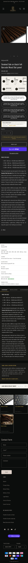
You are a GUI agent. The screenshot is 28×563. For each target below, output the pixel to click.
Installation (13, 289)
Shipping (8, 73)
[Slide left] (10, 56)
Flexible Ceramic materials (9, 518)
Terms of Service (7, 500)
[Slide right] (17, 56)
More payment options (14, 153)
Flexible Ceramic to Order (9, 514)
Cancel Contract (6, 504)
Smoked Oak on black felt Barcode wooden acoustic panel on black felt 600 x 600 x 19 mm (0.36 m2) (13, 98)
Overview (4, 289)
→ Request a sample (12, 125)
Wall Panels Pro (16, 561)
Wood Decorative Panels (8, 522)
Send (6, 472)
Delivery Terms (6, 493)
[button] (3, 9)
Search (4, 481)
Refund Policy (6, 489)
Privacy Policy (6, 485)
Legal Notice (6, 496)
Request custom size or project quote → (10, 378)
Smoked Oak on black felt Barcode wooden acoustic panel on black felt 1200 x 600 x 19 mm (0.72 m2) (13, 104)
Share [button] (4, 230)
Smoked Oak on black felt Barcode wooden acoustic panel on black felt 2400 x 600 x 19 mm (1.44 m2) (13, 111)
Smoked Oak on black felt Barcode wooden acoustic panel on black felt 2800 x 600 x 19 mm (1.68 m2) (13, 117)
